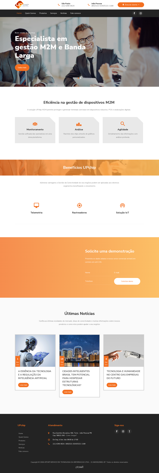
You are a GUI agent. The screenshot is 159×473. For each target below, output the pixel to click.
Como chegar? (71, 435)
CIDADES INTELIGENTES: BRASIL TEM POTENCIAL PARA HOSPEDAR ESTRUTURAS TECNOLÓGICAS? (76, 378)
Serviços (53, 13)
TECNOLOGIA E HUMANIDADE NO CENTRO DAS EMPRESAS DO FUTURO (123, 375)
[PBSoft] (79, 467)
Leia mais (23, 385)
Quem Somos (30, 13)
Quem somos (23, 67)
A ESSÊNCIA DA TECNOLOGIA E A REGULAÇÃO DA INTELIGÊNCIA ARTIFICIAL (34, 375)
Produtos (43, 13)
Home (19, 13)
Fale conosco (75, 13)
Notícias (63, 13)
